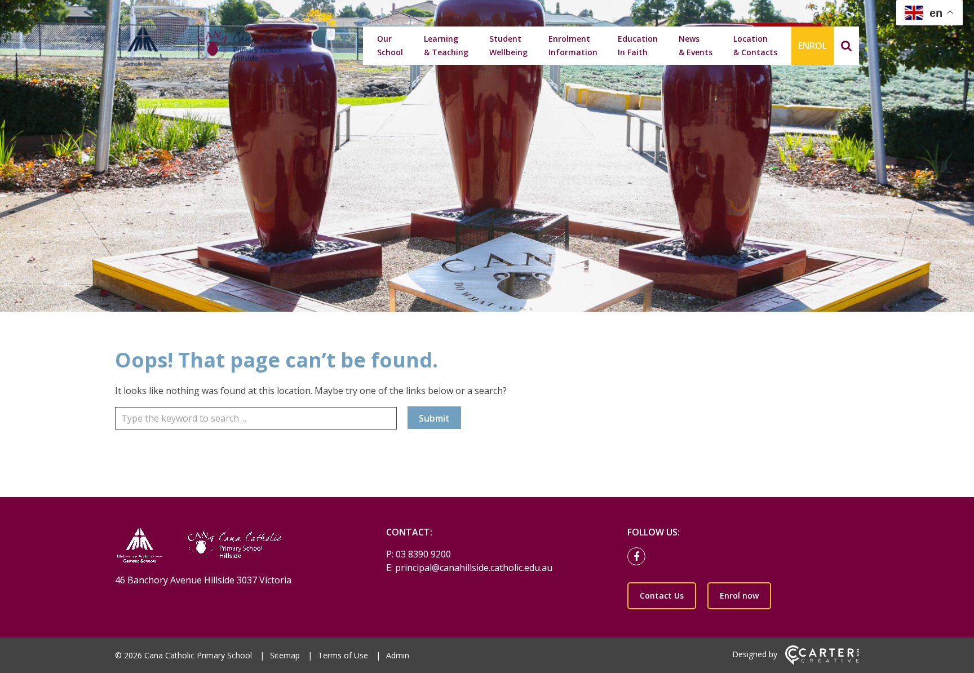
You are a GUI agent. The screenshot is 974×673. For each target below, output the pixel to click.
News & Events (695, 45)
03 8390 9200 (423, 554)
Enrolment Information (572, 45)
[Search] (846, 45)
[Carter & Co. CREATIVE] (822, 662)
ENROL (812, 45)
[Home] (231, 546)
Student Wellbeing (508, 45)
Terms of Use (343, 655)
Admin (397, 655)
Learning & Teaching (446, 45)
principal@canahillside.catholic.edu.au (473, 567)
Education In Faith (638, 45)
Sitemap (285, 655)
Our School (390, 45)
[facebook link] (639, 557)
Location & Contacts (755, 45)
